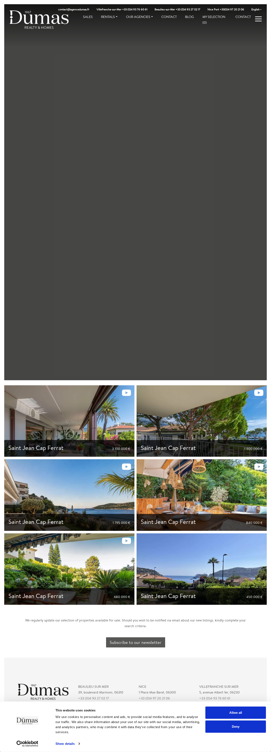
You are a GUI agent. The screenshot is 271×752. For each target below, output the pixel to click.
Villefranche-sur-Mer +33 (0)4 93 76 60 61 (122, 9)
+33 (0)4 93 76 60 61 (214, 698)
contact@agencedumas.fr (73, 9)
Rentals (108, 17)
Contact (169, 17)
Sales (88, 17)
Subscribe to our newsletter (136, 642)
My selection (213, 20)
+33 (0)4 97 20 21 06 (154, 698)
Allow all (235, 712)
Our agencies (138, 17)
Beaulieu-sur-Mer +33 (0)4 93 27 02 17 (177, 9)
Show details (65, 743)
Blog (189, 17)
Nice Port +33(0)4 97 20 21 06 (225, 9)
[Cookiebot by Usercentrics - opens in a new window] (27, 744)
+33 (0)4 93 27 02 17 (93, 698)
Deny (235, 726)
